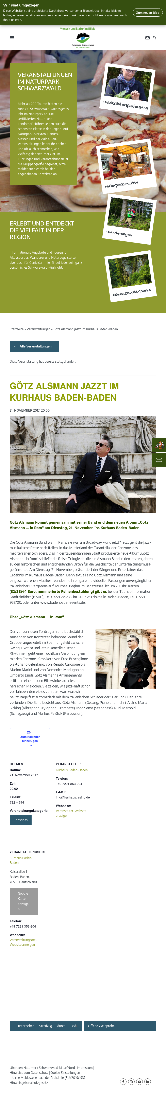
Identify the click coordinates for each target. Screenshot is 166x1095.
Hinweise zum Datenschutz (29, 1073)
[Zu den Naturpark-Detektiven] (159, 445)
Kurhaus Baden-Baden (72, 770)
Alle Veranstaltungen (35, 346)
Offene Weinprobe (101, 1026)
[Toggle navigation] (12, 37)
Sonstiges (21, 820)
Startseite (16, 329)
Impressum (85, 1068)
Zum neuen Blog (147, 12)
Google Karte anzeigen (23, 901)
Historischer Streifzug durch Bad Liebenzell (46, 1026)
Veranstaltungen (38, 329)
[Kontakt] (159, 459)
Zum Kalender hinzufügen (30, 739)
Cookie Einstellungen (65, 1073)
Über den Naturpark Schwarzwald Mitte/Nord (42, 1068)
